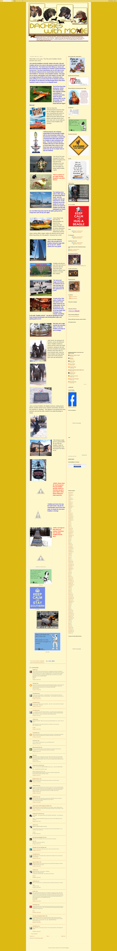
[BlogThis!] (50, 661)
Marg (34, 755)
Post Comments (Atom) (39, 938)
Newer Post (32, 936)
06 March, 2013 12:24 (37, 850)
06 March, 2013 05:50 (37, 715)
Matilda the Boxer (36, 778)
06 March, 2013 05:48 (37, 706)
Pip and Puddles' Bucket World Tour (38, 662)
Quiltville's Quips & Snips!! (75, 355)
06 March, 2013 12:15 (37, 843)
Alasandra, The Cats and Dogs (38, 847)
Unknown (34, 683)
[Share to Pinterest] (54, 661)
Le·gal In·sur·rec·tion (74, 375)
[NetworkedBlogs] (77, 464)
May (69, 511)
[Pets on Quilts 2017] (77, 72)
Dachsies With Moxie (71, 391)
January (69, 503)
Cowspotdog (35, 732)
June (69, 510)
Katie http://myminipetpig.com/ (38, 837)
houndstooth (35, 904)
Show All (85, 384)
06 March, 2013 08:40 (37, 793)
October (69, 504)
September (70, 495)
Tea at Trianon (72, 364)
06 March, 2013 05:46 (37, 698)
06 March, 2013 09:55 (37, 810)
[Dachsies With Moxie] (72, 406)
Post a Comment (34, 933)
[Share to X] (51, 661)
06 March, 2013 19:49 (37, 912)
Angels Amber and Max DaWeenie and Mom (41, 805)
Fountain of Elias (73, 367)
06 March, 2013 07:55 (37, 751)
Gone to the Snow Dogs (74, 378)
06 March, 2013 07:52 (37, 743)
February (70, 493)
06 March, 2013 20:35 (37, 922)
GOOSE (34, 669)
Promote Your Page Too (72, 407)
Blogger (67, 947)
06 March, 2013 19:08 (37, 901)
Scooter (34, 891)
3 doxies (34, 719)
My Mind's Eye (35, 796)
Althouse (71, 358)
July (69, 496)
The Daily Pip (35, 693)
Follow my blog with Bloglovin (73, 316)
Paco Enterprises (73, 381)
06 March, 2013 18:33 (37, 887)
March (69, 526)
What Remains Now (36, 747)
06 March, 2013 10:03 (37, 821)
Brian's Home (72, 361)
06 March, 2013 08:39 (37, 781)
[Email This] (49, 661)
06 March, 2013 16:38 (37, 866)
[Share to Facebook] (52, 661)
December (70, 499)
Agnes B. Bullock (74, 296)
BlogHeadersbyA (74, 298)
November (70, 492)
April (69, 525)
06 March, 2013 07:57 (37, 775)
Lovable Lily (35, 881)
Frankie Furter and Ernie (37, 765)
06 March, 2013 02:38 (37, 689)
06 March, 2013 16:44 (37, 877)
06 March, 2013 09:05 (37, 802)
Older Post (63, 936)
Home (48, 936)
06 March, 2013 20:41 (37, 931)
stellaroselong (35, 785)
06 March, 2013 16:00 (37, 858)
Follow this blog (77, 466)
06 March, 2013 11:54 (37, 833)
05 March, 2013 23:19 (37, 679)
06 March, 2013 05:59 (37, 729)
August (69, 507)
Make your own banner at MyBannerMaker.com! (77, 265)
